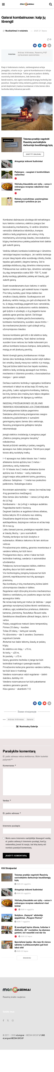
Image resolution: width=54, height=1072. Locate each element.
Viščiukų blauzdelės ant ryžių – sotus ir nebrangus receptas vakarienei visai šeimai (33, 186)
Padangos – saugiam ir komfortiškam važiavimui (32, 173)
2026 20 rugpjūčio (23, 884)
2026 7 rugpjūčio (23, 921)
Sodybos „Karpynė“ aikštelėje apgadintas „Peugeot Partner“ (29, 916)
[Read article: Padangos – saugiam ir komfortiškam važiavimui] (6, 175)
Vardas (7, 800)
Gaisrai (30, 719)
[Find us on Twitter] (8, 1020)
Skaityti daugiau (35, 153)
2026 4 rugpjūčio (27, 909)
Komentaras (9, 765)
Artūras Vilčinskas (16, 719)
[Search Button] (50, 4)
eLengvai (20, 1035)
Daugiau (27, 958)
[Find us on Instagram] (13, 1020)
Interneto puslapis (11, 825)
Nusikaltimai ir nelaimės (16, 30)
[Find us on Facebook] (3, 1020)
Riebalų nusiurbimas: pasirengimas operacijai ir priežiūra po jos (31, 200)
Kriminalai (8, 140)
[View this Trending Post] (16, 178)
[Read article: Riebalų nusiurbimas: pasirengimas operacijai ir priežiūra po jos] (6, 201)
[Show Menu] (3, 4)
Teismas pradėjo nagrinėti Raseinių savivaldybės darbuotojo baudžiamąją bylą (37, 142)
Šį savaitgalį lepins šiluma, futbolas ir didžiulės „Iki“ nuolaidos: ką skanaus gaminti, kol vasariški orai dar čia (32, 930)
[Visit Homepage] (27, 4)
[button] (35, 45)
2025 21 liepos (40, 30)
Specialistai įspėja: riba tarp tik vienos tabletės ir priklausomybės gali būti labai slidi (33, 944)
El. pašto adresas (12, 813)
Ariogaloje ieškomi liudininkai (29, 161)
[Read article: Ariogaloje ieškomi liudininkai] (6, 164)
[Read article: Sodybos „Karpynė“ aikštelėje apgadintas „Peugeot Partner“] (6, 918)
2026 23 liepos (26, 936)
